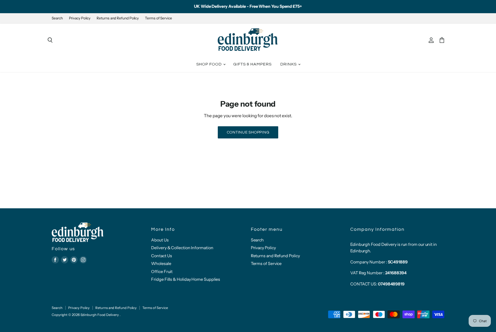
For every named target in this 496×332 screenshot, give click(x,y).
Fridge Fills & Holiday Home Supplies (185, 279)
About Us (159, 240)
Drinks (289, 64)
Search (57, 18)
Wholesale (161, 263)
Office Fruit (162, 271)
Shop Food (209, 64)
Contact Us (161, 255)
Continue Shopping (248, 132)
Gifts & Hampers (252, 64)
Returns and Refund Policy (118, 18)
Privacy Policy (80, 18)
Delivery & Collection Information (182, 247)
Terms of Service (158, 18)
